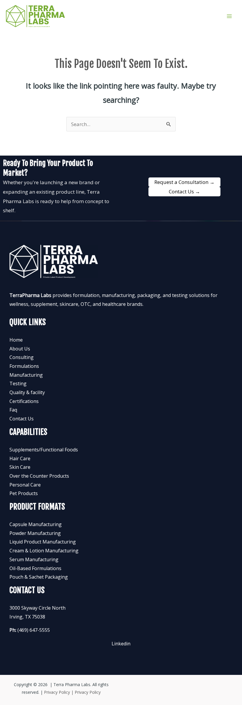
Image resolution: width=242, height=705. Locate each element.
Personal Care (25, 485)
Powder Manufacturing (35, 533)
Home (16, 340)
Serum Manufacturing (33, 559)
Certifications (24, 401)
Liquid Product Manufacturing (42, 541)
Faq (13, 410)
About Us (19, 348)
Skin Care (19, 467)
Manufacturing (26, 375)
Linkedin (121, 643)
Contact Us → (184, 191)
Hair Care (19, 458)
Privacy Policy (88, 692)
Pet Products (23, 493)
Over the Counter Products (39, 476)
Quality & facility (27, 392)
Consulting (21, 357)
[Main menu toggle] (229, 16)
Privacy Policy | (59, 692)
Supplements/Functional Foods (43, 449)
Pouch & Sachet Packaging (38, 577)
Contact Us (21, 418)
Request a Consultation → (184, 182)
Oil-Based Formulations (35, 568)
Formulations (24, 366)
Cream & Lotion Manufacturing (44, 550)
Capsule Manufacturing (35, 524)
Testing (18, 383)
